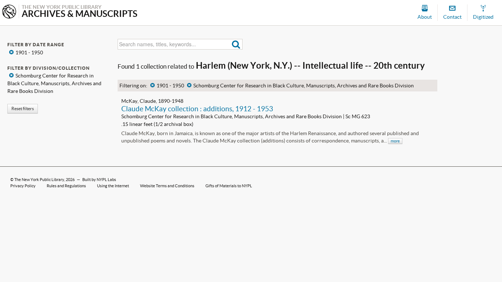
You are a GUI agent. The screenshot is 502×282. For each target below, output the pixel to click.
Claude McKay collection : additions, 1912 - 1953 (197, 109)
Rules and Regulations (66, 186)
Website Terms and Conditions (167, 186)
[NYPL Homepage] (9, 12)
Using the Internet (113, 186)
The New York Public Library (39, 179)
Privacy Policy (23, 186)
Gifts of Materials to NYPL (228, 186)
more (395, 141)
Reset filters (22, 108)
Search (236, 44)
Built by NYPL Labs (99, 179)
